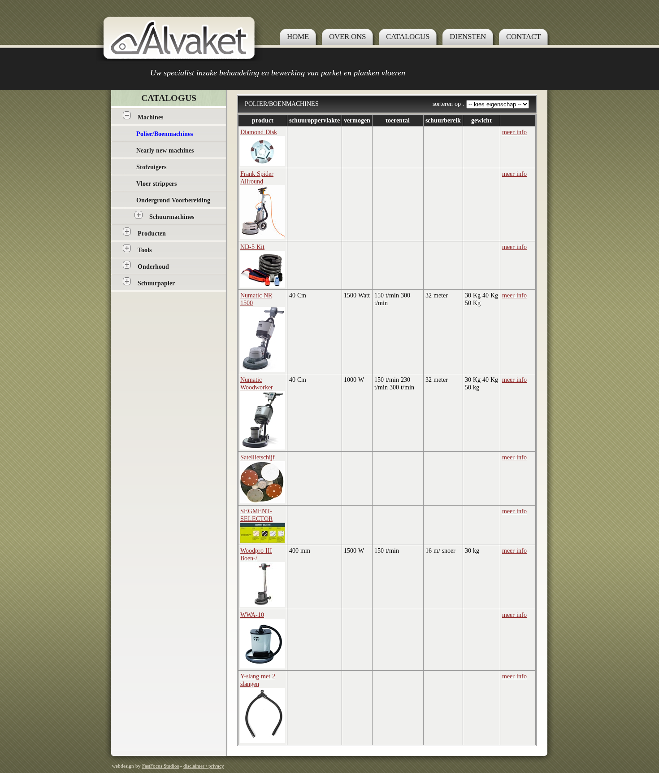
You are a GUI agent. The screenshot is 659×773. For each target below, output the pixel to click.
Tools (145, 250)
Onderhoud (153, 266)
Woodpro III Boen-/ (256, 554)
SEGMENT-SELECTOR (256, 514)
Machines (150, 117)
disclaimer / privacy (203, 766)
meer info (514, 131)
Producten (152, 233)
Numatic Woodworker (256, 383)
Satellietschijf (257, 457)
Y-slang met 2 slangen (257, 680)
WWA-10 (252, 614)
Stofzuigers (151, 167)
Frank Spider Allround (256, 177)
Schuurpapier (156, 283)
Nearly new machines (165, 150)
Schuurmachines (171, 217)
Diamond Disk (258, 131)
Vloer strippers (156, 183)
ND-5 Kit (252, 246)
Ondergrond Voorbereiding (173, 200)
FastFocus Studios (160, 766)
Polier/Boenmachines (164, 134)
